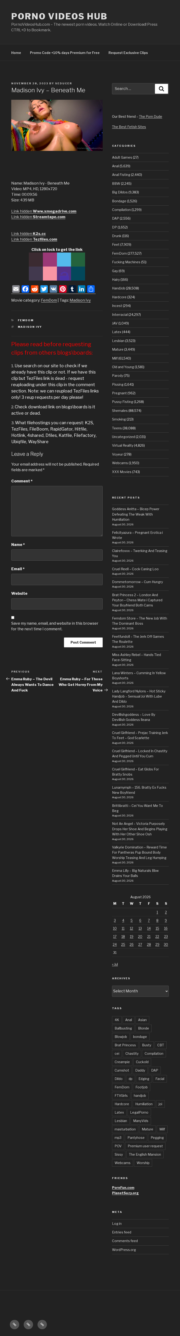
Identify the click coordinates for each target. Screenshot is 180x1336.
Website (19, 593)
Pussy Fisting (122, 402)
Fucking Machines (126, 262)
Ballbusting (123, 1028)
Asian (142, 1020)
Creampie (122, 1062)
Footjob (141, 1087)
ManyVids (140, 1121)
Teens (117, 428)
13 (140, 928)
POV (118, 1146)
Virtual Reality (122, 445)
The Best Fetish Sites (129, 127)
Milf (115, 358)
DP (114, 227)
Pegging (157, 1138)
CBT (160, 1045)
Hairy (116, 279)
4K (117, 1020)
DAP (115, 218)
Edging (144, 1079)
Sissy (119, 1154)
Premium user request (145, 1146)
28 (149, 944)
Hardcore (119, 297)
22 (157, 936)
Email (18, 569)
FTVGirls (121, 1095)
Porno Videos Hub (59, 16)
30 (166, 944)
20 (140, 936)
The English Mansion (145, 1154)
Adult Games (122, 157)
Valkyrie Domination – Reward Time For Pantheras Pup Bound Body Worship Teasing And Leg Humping (139, 852)
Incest (117, 306)
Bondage (119, 201)
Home (16, 53)
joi (160, 1104)
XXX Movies (121, 472)
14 (149, 928)
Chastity (132, 1053)
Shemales (120, 411)
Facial (159, 1079)
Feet (116, 244)
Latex (116, 332)
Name (18, 544)
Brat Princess (125, 1045)
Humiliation (144, 1104)
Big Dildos (120, 192)
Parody (117, 376)
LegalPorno (139, 1112)
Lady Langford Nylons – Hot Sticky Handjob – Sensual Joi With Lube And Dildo (138, 696)
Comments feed (125, 1241)
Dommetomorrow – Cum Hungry (137, 582)
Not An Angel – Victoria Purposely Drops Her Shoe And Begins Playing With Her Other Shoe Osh (139, 829)
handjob (140, 1095)
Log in (117, 1224)
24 (115, 944)
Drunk (116, 236)
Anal (115, 166)
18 (123, 936)
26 (132, 944)
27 (140, 944)
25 (123, 944)
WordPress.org (124, 1250)
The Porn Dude (150, 116)
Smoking (119, 419)
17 (114, 936)
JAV (115, 323)
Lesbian (118, 341)
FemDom (49, 300)
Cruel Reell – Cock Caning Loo (135, 569)
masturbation (125, 1129)
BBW (116, 183)
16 (166, 928)
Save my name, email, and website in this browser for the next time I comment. (54, 626)
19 (131, 936)
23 (166, 936)
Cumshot (122, 1070)
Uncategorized (123, 437)
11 (123, 928)
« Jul (115, 964)
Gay (115, 271)
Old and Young (123, 367)
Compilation (121, 210)
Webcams (120, 463)
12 (131, 928)
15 (157, 928)
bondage (140, 1037)
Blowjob (121, 1037)
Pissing (118, 384)
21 (148, 936)
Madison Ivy (80, 300)
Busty (146, 1045)
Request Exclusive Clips (128, 53)
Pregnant (119, 393)
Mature (118, 349)
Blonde (143, 1028)
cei (117, 1053)
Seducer (63, 83)
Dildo (119, 1079)
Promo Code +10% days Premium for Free (65, 53)
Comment (22, 481)
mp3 (118, 1138)
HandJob (118, 288)
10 (115, 928)
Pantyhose (136, 1138)
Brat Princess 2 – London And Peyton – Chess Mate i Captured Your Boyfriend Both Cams (137, 600)
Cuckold (142, 1062)
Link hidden (43, 211)
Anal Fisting (121, 175)
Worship (143, 1163)
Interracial (120, 315)
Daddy (140, 1070)
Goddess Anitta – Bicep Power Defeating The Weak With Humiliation (135, 514)
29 (157, 944)
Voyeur (117, 454)
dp (130, 1079)
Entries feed (121, 1232)
